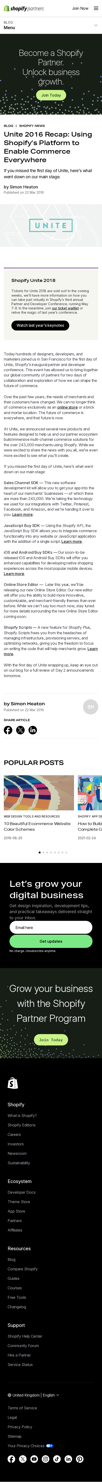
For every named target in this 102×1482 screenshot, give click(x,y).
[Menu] (96, 8)
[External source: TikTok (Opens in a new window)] (57, 1459)
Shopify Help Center (25, 1336)
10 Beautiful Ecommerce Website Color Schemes (37, 826)
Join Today (51, 95)
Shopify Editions (22, 1125)
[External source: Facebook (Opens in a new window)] (8, 730)
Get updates (51, 941)
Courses (15, 1288)
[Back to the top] (13, 1083)
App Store (16, 1211)
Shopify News (32, 126)
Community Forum (23, 1345)
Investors (16, 1144)
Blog (11, 1259)
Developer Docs (22, 1192)
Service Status (20, 1364)
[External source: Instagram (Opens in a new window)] (45, 1459)
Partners (15, 1220)
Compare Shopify (23, 1269)
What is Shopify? (22, 1115)
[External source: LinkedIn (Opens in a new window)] (32, 730)
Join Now (80, 8)
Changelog (17, 1306)
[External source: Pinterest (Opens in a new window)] (79, 1459)
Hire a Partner (19, 1355)
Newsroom (17, 1153)
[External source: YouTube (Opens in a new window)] (34, 1459)
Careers (14, 1134)
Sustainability (19, 1163)
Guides (13, 1278)
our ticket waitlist (65, 308)
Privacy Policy (20, 1426)
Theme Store (19, 1201)
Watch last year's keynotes (40, 325)
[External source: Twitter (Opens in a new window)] (20, 730)
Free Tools (17, 1297)
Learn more (22, 514)
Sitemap (15, 1436)
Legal (12, 1417)
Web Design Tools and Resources (32, 816)
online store (67, 407)
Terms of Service (22, 1408)
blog (8, 126)
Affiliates (15, 1230)
